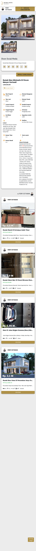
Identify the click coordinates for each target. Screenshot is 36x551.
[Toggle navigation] (33, 3)
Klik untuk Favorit (9, 88)
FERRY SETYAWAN (13, 199)
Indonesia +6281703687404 (25, 8)
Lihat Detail (18, 242)
